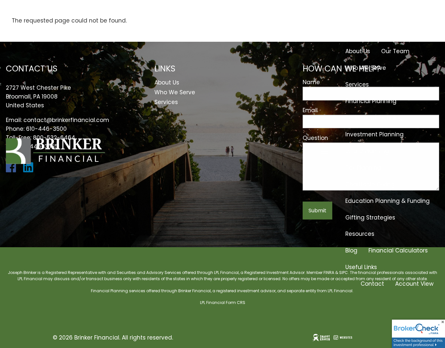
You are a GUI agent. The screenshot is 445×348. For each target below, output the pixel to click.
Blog (351, 250)
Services (357, 84)
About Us (357, 51)
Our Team (395, 51)
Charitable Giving (370, 184)
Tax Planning (363, 168)
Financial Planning (370, 101)
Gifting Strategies (370, 217)
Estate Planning (367, 151)
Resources (359, 234)
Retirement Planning (374, 118)
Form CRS (235, 302)
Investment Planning (374, 134)
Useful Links (361, 267)
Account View (414, 284)
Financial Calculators (398, 250)
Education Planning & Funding (387, 201)
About (353, 34)
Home (425, 18)
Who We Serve (365, 68)
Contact (372, 284)
